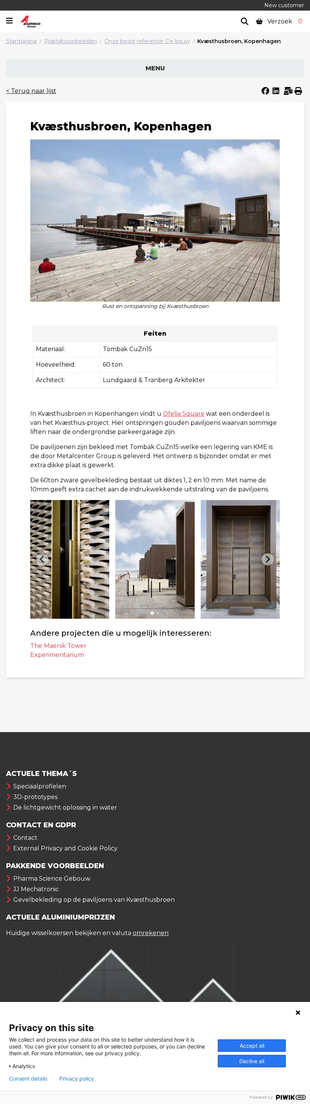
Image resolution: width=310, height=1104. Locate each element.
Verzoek (284, 21)
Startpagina (21, 41)
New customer (284, 5)
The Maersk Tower (58, 645)
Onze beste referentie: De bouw (147, 41)
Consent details (28, 1079)
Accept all (252, 1045)
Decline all (251, 1061)
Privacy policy (76, 1079)
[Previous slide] (42, 559)
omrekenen (151, 933)
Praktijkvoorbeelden (70, 41)
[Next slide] (268, 559)
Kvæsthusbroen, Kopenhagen (239, 41)
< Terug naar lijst (31, 90)
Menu (155, 68)
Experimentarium (57, 654)
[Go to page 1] (152, 613)
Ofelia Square (184, 413)
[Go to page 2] (157, 613)
